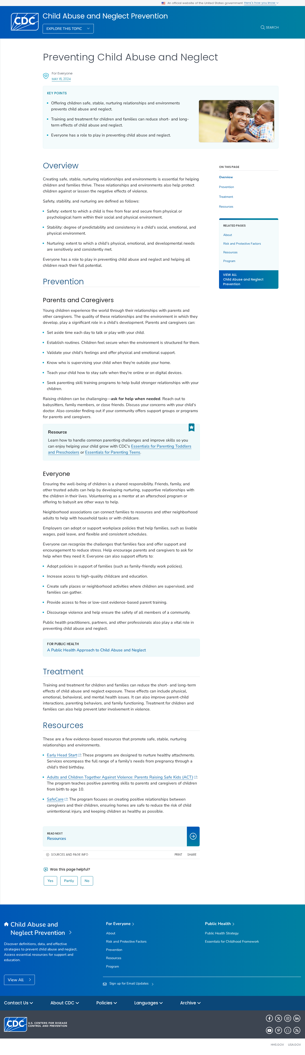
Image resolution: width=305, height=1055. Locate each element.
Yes (50, 880)
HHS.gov (277, 1045)
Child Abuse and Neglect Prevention (105, 16)
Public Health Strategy (222, 933)
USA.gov (294, 1045)
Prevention (226, 187)
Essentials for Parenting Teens (112, 452)
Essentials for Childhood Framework (232, 941)
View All (16, 980)
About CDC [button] (62, 1003)
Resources (226, 207)
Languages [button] (146, 1003)
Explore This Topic (64, 28)
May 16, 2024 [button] (61, 78)
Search (272, 27)
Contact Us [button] (16, 1003)
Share (191, 855)
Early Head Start (62, 755)
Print (178, 855)
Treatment (226, 197)
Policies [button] (104, 1003)
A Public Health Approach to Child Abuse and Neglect (96, 650)
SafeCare (55, 799)
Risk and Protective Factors (242, 244)
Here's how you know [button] (260, 3)
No (87, 880)
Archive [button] (188, 1003)
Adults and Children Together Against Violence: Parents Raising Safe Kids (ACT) (120, 777)
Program (229, 261)
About (227, 235)
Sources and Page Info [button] (69, 855)
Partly (69, 880)
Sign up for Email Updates (128, 983)
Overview (226, 177)
